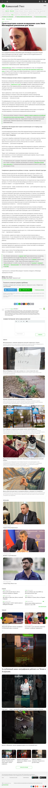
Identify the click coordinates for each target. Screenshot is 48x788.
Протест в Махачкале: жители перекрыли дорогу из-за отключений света (19, 745)
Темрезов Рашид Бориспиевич (10, 527)
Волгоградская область (38, 9)
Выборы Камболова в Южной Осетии (24, 16)
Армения (22, 9)
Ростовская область (23, 12)
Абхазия (3, 9)
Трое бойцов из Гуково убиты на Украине (35, 597)
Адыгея (11, 9)
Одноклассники (15, 264)
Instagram (40, 263)
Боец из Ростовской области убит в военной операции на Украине (11, 592)
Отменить (40, 334)
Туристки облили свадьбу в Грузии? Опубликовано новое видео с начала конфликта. (8, 762)
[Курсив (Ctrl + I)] (18, 321)
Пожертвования (26, 777)
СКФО (40, 12)
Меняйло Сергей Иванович (9, 555)
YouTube (6, 266)
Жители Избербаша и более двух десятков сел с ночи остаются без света (20, 371)
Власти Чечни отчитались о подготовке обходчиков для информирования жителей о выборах (23, 459)
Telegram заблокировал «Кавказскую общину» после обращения (24, 761)
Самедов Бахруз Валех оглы (10, 583)
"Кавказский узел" (6, 67)
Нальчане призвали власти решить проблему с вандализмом (17, 399)
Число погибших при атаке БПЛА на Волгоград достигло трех (34, 592)
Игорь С (12, 308)
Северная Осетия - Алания (33, 12)
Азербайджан (16, 9)
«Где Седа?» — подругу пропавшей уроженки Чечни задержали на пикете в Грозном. (22, 709)
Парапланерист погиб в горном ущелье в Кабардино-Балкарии (13, 603)
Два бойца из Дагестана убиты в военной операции (13, 598)
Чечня (12, 14)
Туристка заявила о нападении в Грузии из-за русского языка (38, 761)
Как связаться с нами (13, 777)
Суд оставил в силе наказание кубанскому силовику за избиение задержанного (35, 627)
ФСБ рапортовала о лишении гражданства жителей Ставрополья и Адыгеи (21, 342)
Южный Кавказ (24, 14)
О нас (3, 777)
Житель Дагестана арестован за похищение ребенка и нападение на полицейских (23, 491)
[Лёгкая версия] (7, 1)
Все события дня (42, 606)
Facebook (34, 263)
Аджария (7, 9)
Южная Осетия (17, 14)
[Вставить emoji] (27, 321)
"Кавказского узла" (16, 84)
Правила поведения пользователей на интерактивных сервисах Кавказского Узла (28, 783)
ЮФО (29, 14)
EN (4, 1)
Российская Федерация (14, 12)
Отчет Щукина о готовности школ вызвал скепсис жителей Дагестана (20, 429)
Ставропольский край (6, 14)
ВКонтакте (6, 264)
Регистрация (20, 333)
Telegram (34, 259)
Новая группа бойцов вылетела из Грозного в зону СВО (33, 603)
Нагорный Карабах (5, 12)
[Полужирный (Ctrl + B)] (16, 321)
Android (21, 256)
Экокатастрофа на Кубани (40, 16)
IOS (25, 256)
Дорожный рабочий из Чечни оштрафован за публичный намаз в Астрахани (12, 627)
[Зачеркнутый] (23, 321)
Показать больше (24, 767)
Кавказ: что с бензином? (8, 16)
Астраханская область (29, 9)
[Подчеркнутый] (21, 321)
